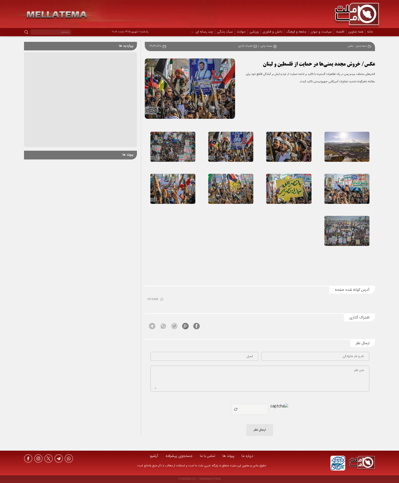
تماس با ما (207, 456)
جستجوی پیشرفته (179, 456)
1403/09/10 (155, 46)
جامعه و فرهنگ (296, 32)
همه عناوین (355, 32)
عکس (351, 46)
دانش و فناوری (272, 32)
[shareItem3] (174, 326)
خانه (370, 32)
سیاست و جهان (321, 32)
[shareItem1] (196, 326)
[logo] (362, 463)
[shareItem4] (163, 326)
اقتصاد (340, 32)
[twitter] (48, 458)
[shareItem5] (152, 326)
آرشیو (154, 456)
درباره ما (247, 456)
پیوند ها (228, 456)
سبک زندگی (225, 32)
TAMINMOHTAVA (209, 479)
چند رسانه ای (204, 32)
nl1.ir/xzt (153, 299)
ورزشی (254, 32)
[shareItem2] (185, 326)
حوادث (241, 32)
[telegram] (58, 458)
